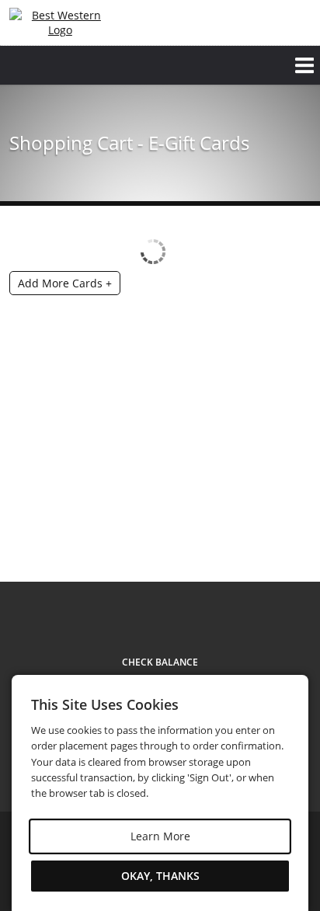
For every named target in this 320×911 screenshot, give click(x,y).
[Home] (59, 22)
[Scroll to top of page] (290, 539)
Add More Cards (65, 283)
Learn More (160, 836)
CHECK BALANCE (160, 662)
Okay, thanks (160, 875)
